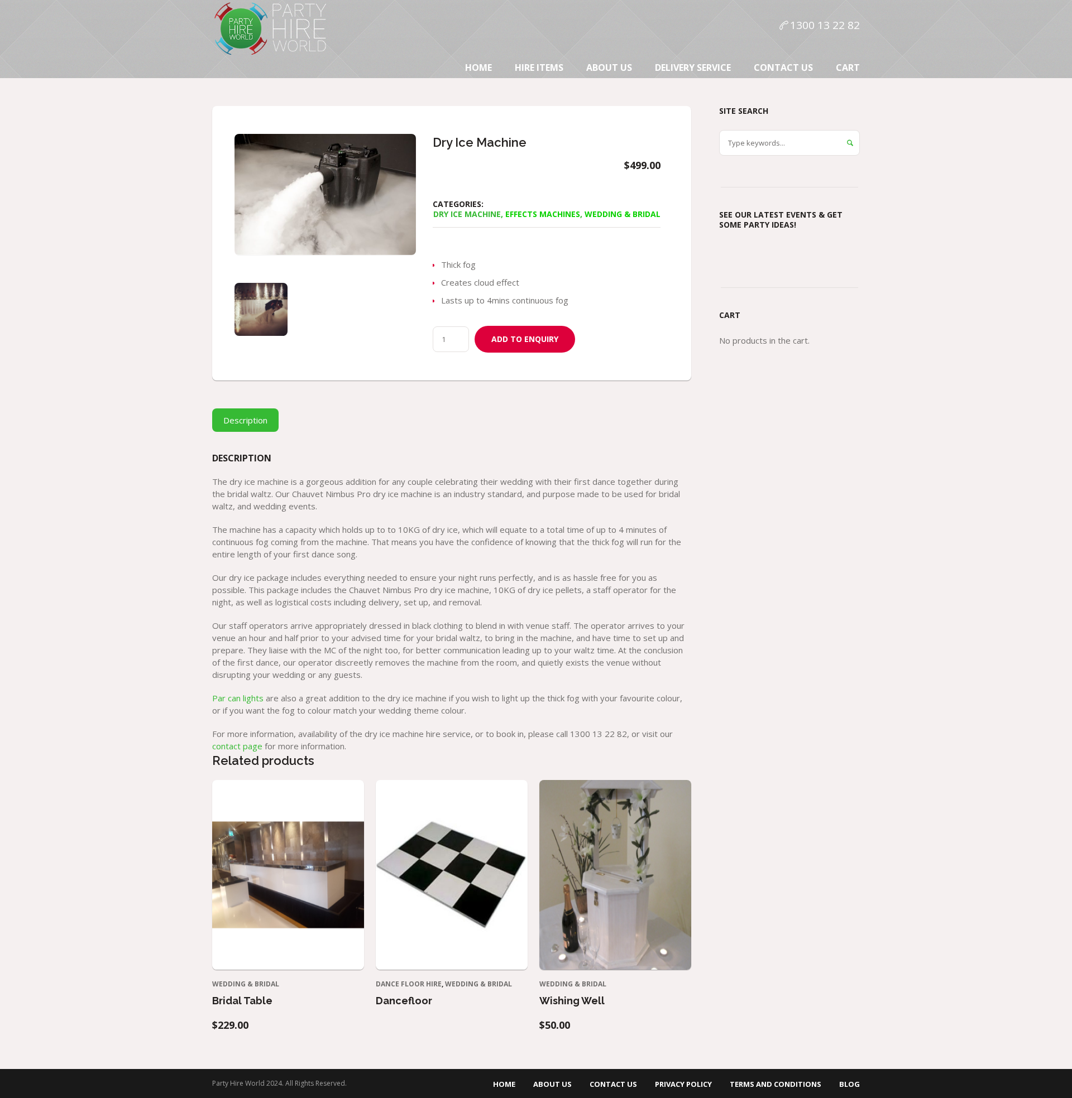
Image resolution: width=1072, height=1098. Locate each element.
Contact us (613, 1084)
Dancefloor (404, 1001)
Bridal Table (242, 1001)
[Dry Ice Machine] (325, 194)
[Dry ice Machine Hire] (261, 309)
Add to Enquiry (524, 339)
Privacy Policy (683, 1084)
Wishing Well (572, 1001)
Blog (849, 1084)
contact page (237, 746)
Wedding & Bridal (623, 214)
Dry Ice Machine (467, 214)
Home (504, 1084)
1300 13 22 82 (825, 25)
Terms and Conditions (775, 1084)
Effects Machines (542, 214)
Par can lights (238, 698)
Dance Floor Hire (409, 984)
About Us (552, 1084)
